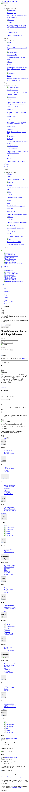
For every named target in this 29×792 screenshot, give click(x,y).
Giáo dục (6, 471)
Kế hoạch (3, 513)
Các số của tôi (4, 327)
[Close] (4, 3)
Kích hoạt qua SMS (9, 302)
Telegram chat (9, 529)
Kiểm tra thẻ (7, 491)
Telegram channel (10, 527)
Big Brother (7, 488)
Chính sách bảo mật (16, 776)
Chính (5, 300)
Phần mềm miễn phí (9, 453)
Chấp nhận (3, 790)
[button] (16, 7)
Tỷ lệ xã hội (7, 492)
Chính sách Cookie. (16, 787)
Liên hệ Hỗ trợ (4, 387)
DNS (5, 489)
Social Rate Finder (8, 494)
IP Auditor (6, 452)
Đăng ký (9, 266)
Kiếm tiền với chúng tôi (10, 510)
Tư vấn (6, 470)
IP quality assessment (9, 485)
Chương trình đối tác (9, 507)
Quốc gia (3, 338)
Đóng (2, 370)
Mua (11, 350)
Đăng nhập (4, 266)
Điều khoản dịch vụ (6, 776)
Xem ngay (3, 438)
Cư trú (4, 325)
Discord (7, 531)
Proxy (5, 467)
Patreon (7, 533)
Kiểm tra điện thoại (9, 486)
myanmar (6, 304)
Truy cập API (9, 535)
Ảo (9, 325)
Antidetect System (8, 450)
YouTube (7, 525)
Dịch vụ (3, 341)
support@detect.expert (11, 738)
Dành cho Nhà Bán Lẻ (9, 509)
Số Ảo (5, 303)
